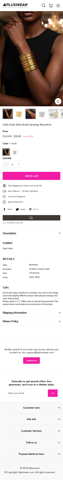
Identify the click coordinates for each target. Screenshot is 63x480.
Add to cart (31, 175)
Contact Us (31, 360)
